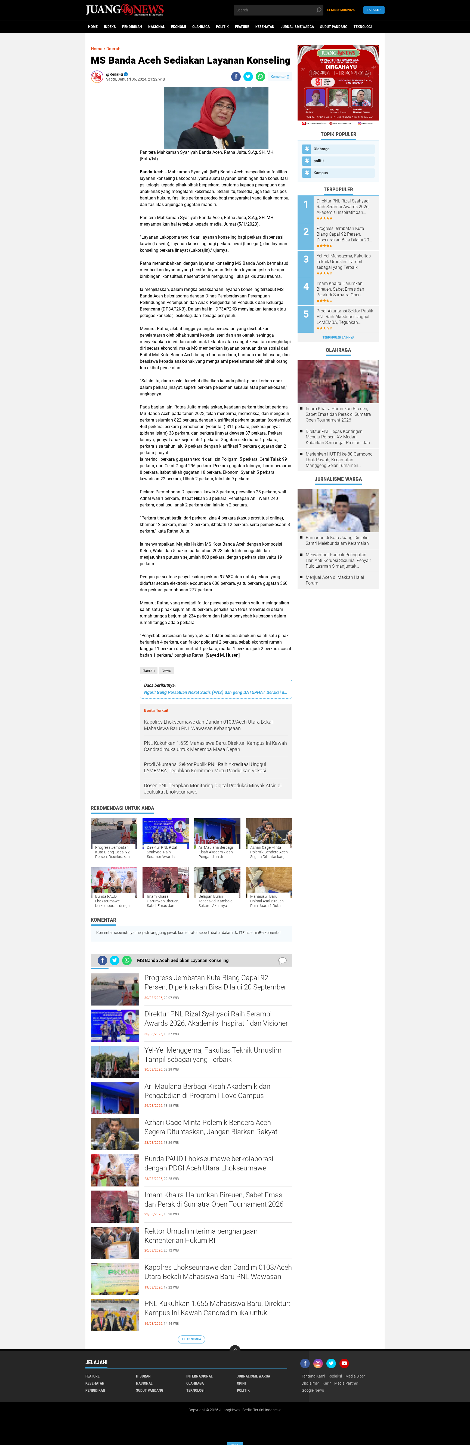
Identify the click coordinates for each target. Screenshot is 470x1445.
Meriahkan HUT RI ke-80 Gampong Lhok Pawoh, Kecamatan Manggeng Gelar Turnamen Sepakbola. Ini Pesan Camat (339, 459)
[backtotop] (235, 1350)
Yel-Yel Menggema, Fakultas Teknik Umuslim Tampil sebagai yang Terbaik (213, 1054)
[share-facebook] (236, 76)
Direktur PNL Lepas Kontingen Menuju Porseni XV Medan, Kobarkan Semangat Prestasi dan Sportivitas (338, 437)
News (166, 670)
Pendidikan (132, 26)
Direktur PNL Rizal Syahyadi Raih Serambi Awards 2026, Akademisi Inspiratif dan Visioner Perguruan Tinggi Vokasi (216, 1023)
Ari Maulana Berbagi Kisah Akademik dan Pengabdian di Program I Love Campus (207, 1091)
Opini (241, 1383)
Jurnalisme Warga (297, 26)
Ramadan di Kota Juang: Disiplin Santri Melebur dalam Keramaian (337, 540)
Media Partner (346, 1383)
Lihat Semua (191, 1339)
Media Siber (355, 1376)
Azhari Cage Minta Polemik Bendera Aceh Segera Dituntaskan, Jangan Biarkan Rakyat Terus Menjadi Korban (210, 1131)
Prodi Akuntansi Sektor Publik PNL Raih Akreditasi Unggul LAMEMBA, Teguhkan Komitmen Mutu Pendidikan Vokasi (345, 316)
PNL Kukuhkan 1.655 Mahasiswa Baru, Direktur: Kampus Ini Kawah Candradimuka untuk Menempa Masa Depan (217, 1312)
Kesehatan (264, 26)
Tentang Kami (313, 1376)
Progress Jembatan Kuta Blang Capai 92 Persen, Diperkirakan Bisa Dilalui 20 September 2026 (215, 987)
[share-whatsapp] (260, 76)
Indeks (110, 26)
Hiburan (143, 1376)
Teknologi (363, 26)
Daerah (149, 670)
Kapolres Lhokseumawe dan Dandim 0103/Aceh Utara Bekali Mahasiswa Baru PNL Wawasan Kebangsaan (218, 1276)
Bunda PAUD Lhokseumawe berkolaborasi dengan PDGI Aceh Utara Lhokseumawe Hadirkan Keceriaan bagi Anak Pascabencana (213, 1168)
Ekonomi (178, 26)
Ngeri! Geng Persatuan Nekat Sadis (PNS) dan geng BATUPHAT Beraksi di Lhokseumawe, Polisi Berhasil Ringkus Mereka (216, 692)
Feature (242, 26)
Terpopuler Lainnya (338, 337)
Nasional (156, 26)
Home (93, 26)
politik (222, 26)
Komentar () (280, 77)
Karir (327, 1383)
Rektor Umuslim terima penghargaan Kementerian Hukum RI (201, 1235)
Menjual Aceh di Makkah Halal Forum (335, 580)
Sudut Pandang (333, 26)
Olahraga (201, 26)
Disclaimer (310, 1383)
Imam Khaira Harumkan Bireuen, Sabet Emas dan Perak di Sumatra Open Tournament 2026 (213, 1199)
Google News (313, 1390)
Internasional (199, 1376)
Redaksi (335, 1376)
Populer (374, 10)
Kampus (321, 173)
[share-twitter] (248, 76)
